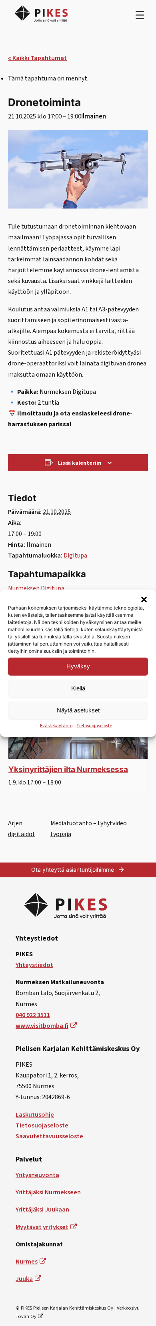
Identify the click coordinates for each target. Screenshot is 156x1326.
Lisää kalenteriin (79, 463)
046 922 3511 (33, 1015)
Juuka (24, 1278)
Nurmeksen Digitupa (36, 588)
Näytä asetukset (78, 710)
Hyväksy (78, 666)
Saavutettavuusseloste (49, 1136)
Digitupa (75, 555)
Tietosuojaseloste (94, 725)
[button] (144, 599)
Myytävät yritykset (42, 1227)
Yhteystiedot (34, 965)
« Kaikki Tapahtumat (37, 58)
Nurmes (27, 1261)
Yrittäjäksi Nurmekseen (48, 1192)
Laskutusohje (35, 1114)
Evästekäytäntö (56, 725)
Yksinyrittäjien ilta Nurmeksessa (68, 769)
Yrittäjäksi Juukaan (42, 1209)
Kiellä (78, 688)
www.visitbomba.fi (42, 1025)
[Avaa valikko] (140, 15)
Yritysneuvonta (37, 1175)
